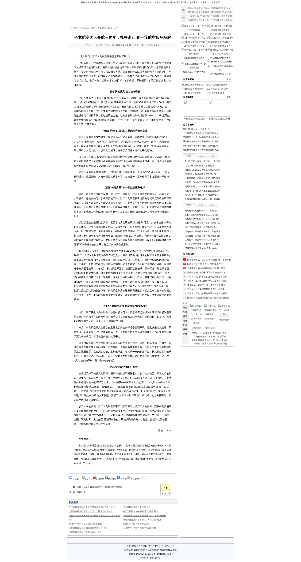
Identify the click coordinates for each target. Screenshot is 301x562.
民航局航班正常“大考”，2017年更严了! (205, 264)
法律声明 (140, 545)
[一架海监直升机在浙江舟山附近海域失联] (194, 108)
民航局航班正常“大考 (220, 8)
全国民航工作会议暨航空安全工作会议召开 (207, 281)
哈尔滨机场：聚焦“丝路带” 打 (196, 129)
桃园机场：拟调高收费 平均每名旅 (201, 174)
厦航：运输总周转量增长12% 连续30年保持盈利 (99, 487)
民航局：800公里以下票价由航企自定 (202, 182)
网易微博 (134, 479)
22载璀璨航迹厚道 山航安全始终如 (201, 248)
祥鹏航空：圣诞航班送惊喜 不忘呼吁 (202, 231)
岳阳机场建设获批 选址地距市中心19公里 (88, 528)
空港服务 (114, 2)
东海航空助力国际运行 (192, 89)
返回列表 (81, 492)
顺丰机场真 (210, 328)
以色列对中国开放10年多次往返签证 (201, 195)
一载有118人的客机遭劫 (199, 16)
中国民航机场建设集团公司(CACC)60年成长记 (144, 515)
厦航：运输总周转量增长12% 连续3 (201, 215)
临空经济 (136, 2)
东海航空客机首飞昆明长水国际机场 (85, 524)
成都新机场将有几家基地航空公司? (85, 532)
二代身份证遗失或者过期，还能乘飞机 (209, 336)
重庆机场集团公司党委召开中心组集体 (200, 141)
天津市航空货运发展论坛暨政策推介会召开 (207, 293)
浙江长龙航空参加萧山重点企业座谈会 (202, 244)
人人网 (123, 479)
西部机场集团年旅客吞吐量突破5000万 (201, 150)
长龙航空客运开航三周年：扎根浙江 (201, 210)
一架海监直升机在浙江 (194, 118)
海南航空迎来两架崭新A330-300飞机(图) (142, 520)
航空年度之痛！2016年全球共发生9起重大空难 (209, 260)
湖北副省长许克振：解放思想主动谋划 (202, 170)
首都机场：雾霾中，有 (198, 20)
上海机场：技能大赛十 (192, 93)
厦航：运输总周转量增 (216, 84)
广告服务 (150, 545)
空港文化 (147, 2)
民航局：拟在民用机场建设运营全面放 (202, 190)
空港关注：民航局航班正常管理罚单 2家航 (207, 289)
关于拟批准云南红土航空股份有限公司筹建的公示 (92, 507)
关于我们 (130, 545)
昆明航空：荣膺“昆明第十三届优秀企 (202, 240)
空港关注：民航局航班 (221, 20)
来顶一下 (166, 493)
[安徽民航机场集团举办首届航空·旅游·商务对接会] (219, 108)
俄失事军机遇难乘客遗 (198, 12)
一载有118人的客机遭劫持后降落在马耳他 (206, 277)
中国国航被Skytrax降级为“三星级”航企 (140, 511)
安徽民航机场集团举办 (219, 118)
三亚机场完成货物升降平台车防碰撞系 (200, 133)
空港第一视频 (160, 2)
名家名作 (204, 2)
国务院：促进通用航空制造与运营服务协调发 (208, 297)
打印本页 (150, 45)
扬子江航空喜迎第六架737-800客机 (201, 227)
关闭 (157, 45)
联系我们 (160, 545)
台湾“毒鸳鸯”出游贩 (215, 93)
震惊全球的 (224, 319)
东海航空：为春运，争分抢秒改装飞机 (202, 236)
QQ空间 (88, 479)
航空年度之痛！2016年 (199, 8)
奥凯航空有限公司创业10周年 (136, 524)
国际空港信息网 (88, 2)
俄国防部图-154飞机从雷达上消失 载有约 (206, 272)
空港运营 (125, 2)
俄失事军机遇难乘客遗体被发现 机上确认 (206, 268)
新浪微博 (100, 479)
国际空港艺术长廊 (178, 2)
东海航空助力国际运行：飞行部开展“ (202, 219)
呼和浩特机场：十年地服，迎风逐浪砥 (200, 145)
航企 (110, 28)
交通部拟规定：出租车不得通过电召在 (202, 186)
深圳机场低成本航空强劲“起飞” (137, 507)
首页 (93, 28)
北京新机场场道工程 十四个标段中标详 (210, 340)
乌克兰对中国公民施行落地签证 (199, 165)
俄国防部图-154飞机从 (221, 12)
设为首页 (170, 545)
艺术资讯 (215, 2)
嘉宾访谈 (193, 2)
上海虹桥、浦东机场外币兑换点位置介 (209, 343)
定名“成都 (196, 328)
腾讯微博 (112, 479)
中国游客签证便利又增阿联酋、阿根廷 (202, 199)
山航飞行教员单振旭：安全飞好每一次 (202, 223)
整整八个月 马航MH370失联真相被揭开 (210, 333)
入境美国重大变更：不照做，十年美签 (202, 161)
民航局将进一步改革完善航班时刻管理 (202, 178)
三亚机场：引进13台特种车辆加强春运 (201, 137)
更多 (229, 79)
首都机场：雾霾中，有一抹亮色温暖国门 (206, 285)
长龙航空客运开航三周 (192, 84)
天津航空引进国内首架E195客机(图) (139, 528)
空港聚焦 (103, 2)
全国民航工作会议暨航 (221, 16)
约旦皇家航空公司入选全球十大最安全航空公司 (91, 511)
